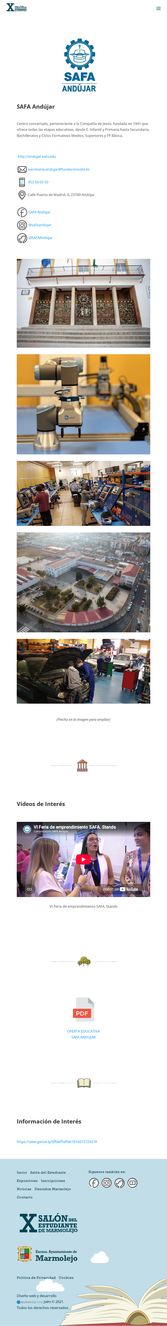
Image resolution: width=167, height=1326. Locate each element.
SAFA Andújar (39, 212)
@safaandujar (39, 225)
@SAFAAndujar (40, 237)
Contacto (25, 1198)
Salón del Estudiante (48, 1173)
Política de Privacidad (36, 1278)
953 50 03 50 (38, 182)
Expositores (27, 1181)
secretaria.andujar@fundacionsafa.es (59, 169)
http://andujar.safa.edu (37, 156)
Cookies (66, 1278)
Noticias (24, 1189)
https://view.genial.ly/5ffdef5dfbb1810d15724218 (57, 1141)
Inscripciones (53, 1181)
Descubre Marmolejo (53, 1189)
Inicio (22, 1173)
